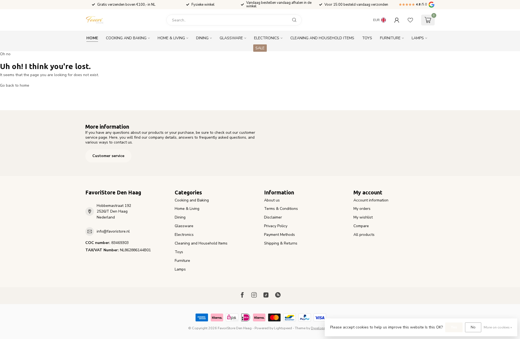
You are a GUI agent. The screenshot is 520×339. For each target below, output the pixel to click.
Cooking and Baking (126, 38)
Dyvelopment (321, 328)
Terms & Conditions (281, 208)
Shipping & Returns (280, 243)
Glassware (231, 38)
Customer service (108, 155)
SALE (260, 48)
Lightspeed (283, 328)
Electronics (266, 38)
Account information (370, 200)
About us (272, 200)
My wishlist (363, 217)
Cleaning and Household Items (322, 38)
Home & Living (171, 38)
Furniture (390, 38)
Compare (361, 226)
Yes (454, 327)
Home (92, 38)
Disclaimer (273, 217)
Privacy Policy (275, 226)
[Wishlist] (410, 20)
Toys (367, 38)
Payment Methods (279, 234)
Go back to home (14, 85)
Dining (202, 38)
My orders (361, 208)
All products (364, 234)
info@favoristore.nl (113, 231)
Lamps (418, 38)
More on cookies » (498, 327)
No (473, 327)
